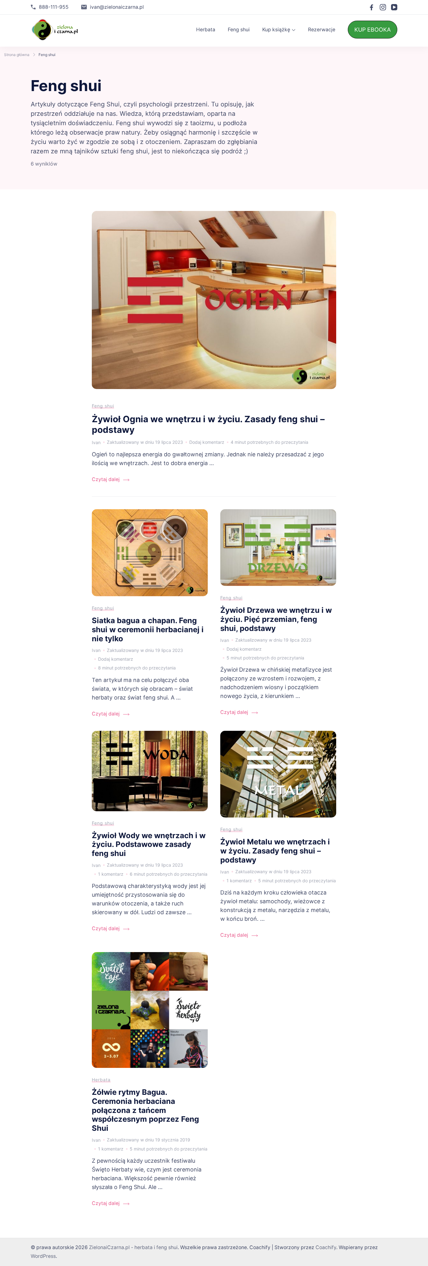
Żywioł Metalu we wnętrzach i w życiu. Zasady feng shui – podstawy (275, 850)
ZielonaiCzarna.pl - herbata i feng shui (133, 1247)
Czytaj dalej (106, 479)
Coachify (326, 1247)
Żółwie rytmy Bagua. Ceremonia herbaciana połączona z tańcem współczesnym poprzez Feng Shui (145, 1110)
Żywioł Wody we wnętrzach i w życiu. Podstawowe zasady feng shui (149, 844)
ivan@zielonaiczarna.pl (117, 7)
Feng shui (239, 30)
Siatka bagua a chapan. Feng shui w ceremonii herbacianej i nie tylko (148, 629)
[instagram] (383, 7)
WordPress (43, 1256)
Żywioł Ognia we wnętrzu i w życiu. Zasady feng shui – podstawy (208, 424)
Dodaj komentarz (206, 443)
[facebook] (371, 7)
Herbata (205, 30)
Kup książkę (276, 30)
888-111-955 (54, 7)
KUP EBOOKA (372, 29)
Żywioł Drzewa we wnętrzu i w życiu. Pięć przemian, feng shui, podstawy (276, 619)
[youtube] (394, 7)
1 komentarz (110, 875)
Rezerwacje (321, 30)
